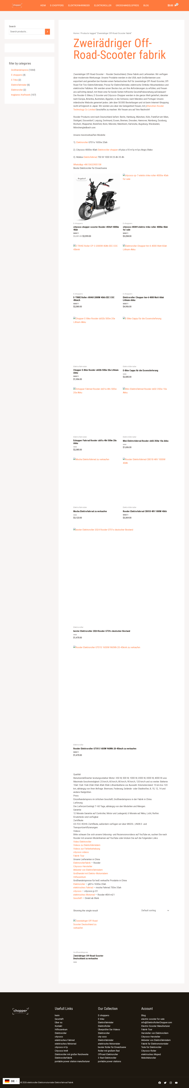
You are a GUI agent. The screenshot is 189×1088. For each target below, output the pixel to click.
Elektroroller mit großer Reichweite (71, 1054)
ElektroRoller (104, 1026)
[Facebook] (159, 1083)
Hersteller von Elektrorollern (154, 1033)
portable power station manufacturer (72, 1061)
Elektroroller (102, 5)
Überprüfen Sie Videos (109, 1029)
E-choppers (57, 5)
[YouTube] (176, 1083)
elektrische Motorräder (109, 1043)
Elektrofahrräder (79, 5)
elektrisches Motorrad (84, 894)
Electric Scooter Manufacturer (155, 1026)
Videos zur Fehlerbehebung (86, 848)
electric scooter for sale (153, 1019)
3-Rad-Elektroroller (107, 1058)
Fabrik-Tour (78, 855)
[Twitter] (165, 1083)
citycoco (77, 891)
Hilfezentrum (79, 877)
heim (43, 5)
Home (76, 33)
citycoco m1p (61, 1047)
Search (12, 26)
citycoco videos (81, 852)
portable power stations (109, 1061)
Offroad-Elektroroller (108, 1054)
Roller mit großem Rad (109, 1050)
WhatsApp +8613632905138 (87, 164)
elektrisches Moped (151, 1054)
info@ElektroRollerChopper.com (156, 1022)
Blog (146, 5)
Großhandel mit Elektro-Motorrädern (90, 873)
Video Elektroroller (82, 841)
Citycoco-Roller (148, 1050)
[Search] (47, 32)
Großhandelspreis (127, 5)
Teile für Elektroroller (151, 1047)
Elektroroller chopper (108, 149)
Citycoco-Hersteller (82, 866)
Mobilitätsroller (148, 1058)
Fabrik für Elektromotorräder (154, 1043)
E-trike (101, 1019)
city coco (102, 1036)
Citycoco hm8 (61, 1050)
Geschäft (77, 898)
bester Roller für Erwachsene (112, 1047)
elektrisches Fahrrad (83, 887)
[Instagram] (170, 1083)
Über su (58, 1022)
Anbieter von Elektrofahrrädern (88, 870)
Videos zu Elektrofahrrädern (86, 845)
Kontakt (58, 1026)
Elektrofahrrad (90, 157)
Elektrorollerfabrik (82, 863)
